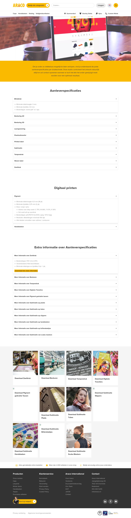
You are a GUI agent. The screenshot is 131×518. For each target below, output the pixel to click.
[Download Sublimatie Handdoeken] (25, 435)
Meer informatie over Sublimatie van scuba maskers (33, 335)
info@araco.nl (96, 492)
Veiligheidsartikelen (43, 13)
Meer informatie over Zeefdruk (25, 256)
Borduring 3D (19, 122)
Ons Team (69, 486)
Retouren (42, 481)
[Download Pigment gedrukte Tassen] (25, 388)
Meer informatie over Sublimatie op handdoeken (32, 322)
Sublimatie (18, 148)
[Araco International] (19, 5)
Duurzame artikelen (20, 494)
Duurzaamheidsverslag (73, 484)
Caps (15, 13)
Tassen (15, 492)
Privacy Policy (44, 489)
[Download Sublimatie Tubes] (78, 399)
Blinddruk (17, 99)
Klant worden (43, 486)
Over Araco (70, 478)
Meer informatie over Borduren (25, 277)
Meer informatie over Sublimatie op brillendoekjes (32, 328)
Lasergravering (19, 129)
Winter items (17, 486)
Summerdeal (71, 13)
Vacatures (69, 481)
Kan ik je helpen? (25, 501)
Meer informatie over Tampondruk (26, 284)
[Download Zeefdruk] (25, 363)
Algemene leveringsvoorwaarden (39, 513)
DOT (67, 489)
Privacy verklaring (19, 513)
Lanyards (16, 484)
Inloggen (101, 5)
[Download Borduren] (52, 363)
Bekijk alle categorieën (36, 5)
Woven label (18, 161)
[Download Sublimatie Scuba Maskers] (78, 435)
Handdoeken (22, 13)
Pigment (17, 196)
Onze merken (18, 478)
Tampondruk (18, 154)
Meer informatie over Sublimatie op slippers (30, 316)
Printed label (19, 142)
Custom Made (113, 13)
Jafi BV (68, 492)
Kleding (31, 13)
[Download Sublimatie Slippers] (105, 388)
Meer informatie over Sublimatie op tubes (29, 309)
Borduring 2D (19, 116)
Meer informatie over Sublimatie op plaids (29, 303)
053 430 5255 (97, 489)
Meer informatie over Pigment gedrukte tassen (31, 296)
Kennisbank (43, 478)
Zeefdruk (17, 167)
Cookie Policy (44, 492)
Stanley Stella (87, 13)
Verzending (43, 484)
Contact (68, 494)
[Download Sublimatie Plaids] (52, 399)
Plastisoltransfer (20, 135)
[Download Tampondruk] (78, 363)
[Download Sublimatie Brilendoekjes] (52, 424)
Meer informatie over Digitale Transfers (28, 290)
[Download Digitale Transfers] (105, 363)
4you (100, 13)
